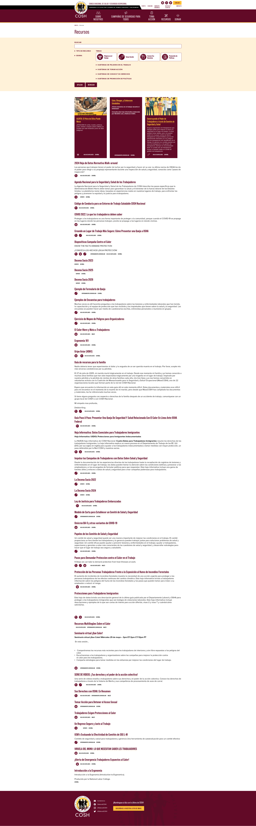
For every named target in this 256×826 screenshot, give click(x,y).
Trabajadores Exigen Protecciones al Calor (95, 713)
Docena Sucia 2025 (83, 270)
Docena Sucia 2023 (83, 260)
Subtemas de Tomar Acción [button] (110, 69)
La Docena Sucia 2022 (85, 479)
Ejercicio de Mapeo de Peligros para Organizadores (99, 319)
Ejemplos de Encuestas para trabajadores (94, 300)
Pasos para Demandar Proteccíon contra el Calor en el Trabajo (104, 557)
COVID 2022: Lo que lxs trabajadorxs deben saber (98, 214)
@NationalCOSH (102, 808)
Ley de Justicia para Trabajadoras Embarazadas (97, 501)
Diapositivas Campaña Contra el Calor (92, 242)
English (177, 3)
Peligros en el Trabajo (108, 57)
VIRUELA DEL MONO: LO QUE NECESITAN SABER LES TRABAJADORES (105, 748)
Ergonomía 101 (81, 340)
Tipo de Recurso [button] (83, 51)
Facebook (162, 2)
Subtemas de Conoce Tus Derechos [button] (114, 74)
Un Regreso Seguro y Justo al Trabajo (92, 723)
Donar (178, 19)
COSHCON (150, 6)
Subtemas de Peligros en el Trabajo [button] (114, 65)
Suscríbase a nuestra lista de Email (129, 808)
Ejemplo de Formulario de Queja (89, 289)
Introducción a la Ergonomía (88, 770)
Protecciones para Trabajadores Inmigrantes (96, 593)
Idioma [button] (79, 55)
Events (144, 6)
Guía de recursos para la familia (90, 362)
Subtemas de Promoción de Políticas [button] (115, 79)
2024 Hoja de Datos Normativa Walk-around (96, 163)
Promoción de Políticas (173, 57)
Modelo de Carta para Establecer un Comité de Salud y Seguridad (106, 512)
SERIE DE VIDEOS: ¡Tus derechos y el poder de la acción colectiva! (106, 674)
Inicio (76, 25)
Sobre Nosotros (98, 18)
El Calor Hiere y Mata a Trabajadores (92, 329)
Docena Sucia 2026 (83, 279)
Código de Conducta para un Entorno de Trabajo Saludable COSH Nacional (109, 203)
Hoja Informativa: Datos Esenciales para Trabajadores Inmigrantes (107, 432)
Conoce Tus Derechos (150, 57)
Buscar (77, 42)
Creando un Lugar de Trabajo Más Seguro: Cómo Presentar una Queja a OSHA (111, 231)
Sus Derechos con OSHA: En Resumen (92, 691)
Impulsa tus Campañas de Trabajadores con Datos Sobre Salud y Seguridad (110, 458)
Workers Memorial (157, 6)
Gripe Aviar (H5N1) (83, 351)
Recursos (166, 19)
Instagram (166, 2)
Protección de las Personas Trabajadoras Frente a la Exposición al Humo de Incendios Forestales (121, 572)
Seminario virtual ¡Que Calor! (88, 633)
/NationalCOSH (101, 804)
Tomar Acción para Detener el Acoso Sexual (95, 702)
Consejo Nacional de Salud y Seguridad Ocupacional (108, 3)
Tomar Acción (130, 57)
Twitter (170, 2)
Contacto (179, 6)
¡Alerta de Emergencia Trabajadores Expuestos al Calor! (101, 759)
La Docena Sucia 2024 (85, 490)
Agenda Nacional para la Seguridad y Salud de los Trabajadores (105, 182)
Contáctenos (101, 801)
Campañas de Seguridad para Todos (125, 18)
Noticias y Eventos (168, 6)
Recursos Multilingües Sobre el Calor (92, 623)
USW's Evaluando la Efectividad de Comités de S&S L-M (101, 734)
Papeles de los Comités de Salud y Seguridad (96, 534)
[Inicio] (82, 816)
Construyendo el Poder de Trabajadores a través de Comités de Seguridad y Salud (160, 121)
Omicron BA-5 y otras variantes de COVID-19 (95, 523)
